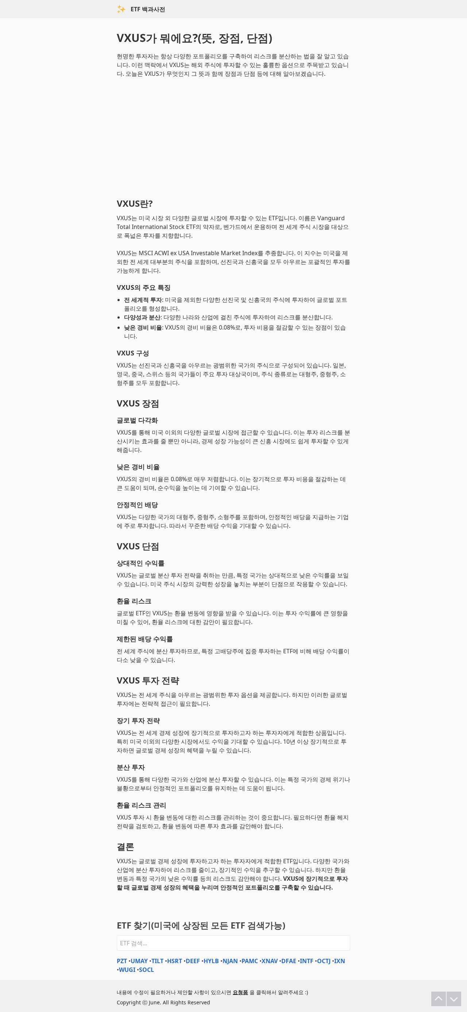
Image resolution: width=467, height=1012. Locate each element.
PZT (122, 961)
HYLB (211, 961)
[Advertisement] (233, 136)
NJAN (230, 961)
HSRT (174, 961)
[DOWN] (454, 999)
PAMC (250, 961)
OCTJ (324, 961)
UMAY (139, 961)
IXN (339, 961)
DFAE (288, 961)
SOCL (146, 970)
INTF (306, 961)
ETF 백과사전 (148, 9)
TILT (157, 961)
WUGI (127, 970)
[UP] (438, 999)
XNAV (270, 961)
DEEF (193, 961)
